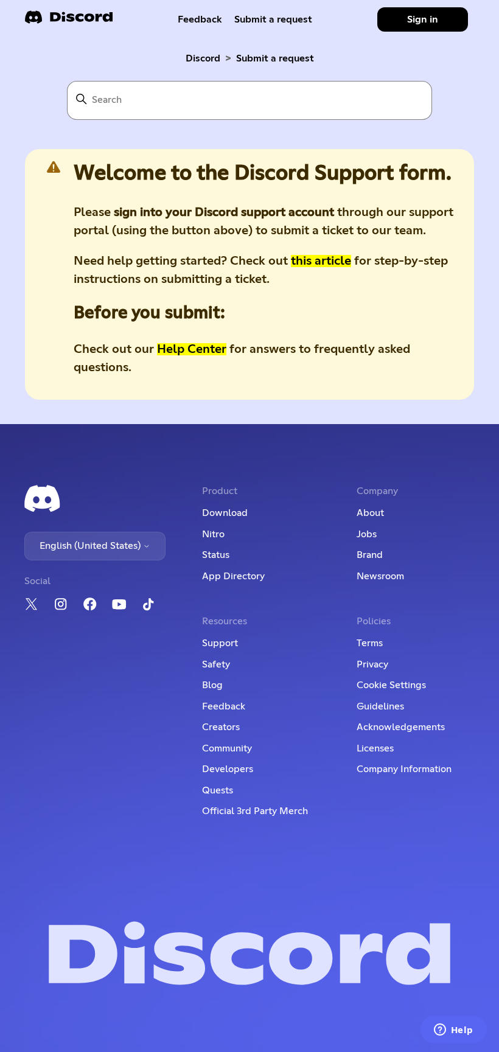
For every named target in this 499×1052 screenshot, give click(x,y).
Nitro (213, 534)
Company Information (404, 769)
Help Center (191, 349)
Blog (212, 685)
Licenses (375, 748)
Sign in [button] (422, 19)
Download (225, 513)
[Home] (69, 21)
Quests (217, 790)
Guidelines (380, 706)
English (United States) (91, 546)
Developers (227, 769)
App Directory (233, 576)
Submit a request (273, 19)
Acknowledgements (401, 727)
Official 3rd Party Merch (255, 811)
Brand (370, 555)
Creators (221, 727)
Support (220, 643)
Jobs (367, 534)
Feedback (200, 19)
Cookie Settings (391, 685)
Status (215, 555)
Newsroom (380, 576)
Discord (203, 58)
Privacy (372, 664)
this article (321, 261)
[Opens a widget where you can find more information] (453, 1030)
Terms (370, 643)
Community (227, 748)
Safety (216, 664)
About (370, 513)
